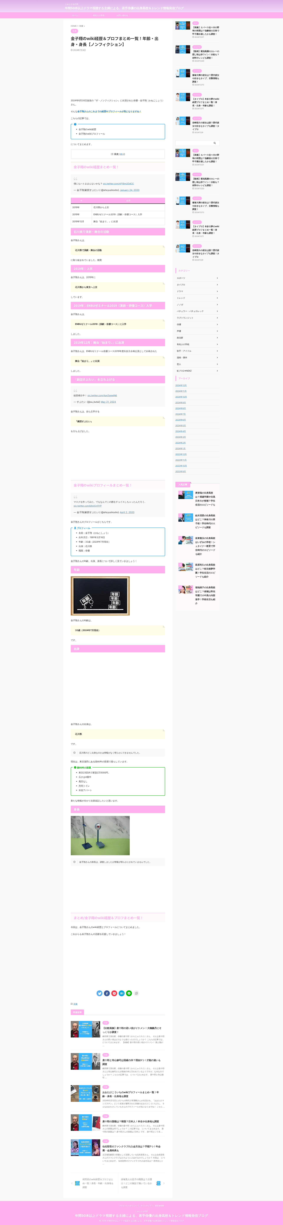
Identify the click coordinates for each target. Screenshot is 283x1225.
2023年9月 (180, 471)
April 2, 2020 (127, 512)
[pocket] (114, 993)
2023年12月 (181, 454)
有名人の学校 (99, 15)
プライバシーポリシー (128, 1206)
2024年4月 (180, 431)
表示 (122, 154)
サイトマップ (146, 1206)
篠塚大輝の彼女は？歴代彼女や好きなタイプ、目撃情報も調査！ (205, 78)
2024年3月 (180, 437)
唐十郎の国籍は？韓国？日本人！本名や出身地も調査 (130, 1121)
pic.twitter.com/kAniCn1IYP (88, 505)
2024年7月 (180, 414)
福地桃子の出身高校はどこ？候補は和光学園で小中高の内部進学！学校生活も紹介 (205, 595)
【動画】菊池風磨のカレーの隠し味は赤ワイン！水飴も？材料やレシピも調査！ (205, 54)
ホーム (75, 15)
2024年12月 (181, 385)
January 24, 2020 (129, 190)
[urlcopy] (136, 993)
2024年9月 (180, 402)
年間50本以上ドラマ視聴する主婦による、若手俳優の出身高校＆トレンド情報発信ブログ (124, 8)
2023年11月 (181, 460)
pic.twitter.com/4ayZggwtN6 (102, 395)
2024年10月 (181, 397)
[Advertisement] (118, 75)
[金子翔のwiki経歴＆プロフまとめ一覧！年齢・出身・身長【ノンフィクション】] (122, 993)
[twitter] (99, 993)
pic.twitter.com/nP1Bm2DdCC (118, 183)
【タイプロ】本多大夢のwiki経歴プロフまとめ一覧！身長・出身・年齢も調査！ (205, 102)
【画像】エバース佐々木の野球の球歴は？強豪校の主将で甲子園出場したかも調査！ (205, 30)
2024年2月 (180, 442)
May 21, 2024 (108, 401)
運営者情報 (159, 1206)
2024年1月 (180, 448)
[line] (129, 993)
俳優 (75, 1004)
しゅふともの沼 (141, 1211)
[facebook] (107, 993)
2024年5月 (180, 425)
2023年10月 (181, 465)
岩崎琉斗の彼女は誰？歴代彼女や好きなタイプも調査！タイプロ (205, 125)
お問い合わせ (122, 15)
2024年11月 (181, 391)
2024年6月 (180, 419)
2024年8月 (180, 408)
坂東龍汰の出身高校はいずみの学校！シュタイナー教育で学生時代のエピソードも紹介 (205, 546)
